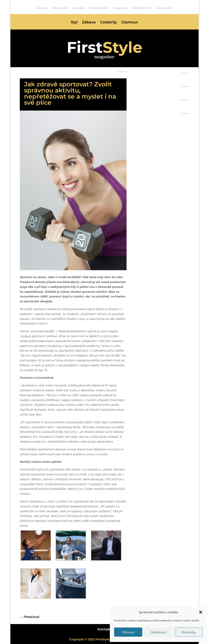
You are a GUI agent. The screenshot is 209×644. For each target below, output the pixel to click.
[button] (201, 612)
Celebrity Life (164, 8)
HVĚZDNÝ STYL (142, 8)
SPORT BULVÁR (99, 8)
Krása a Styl (120, 8)
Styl (74, 22)
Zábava (89, 22)
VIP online (78, 8)
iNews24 (42, 8)
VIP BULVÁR (60, 8)
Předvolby (188, 632)
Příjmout (128, 632)
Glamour (129, 22)
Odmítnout (158, 632)
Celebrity (108, 22)
